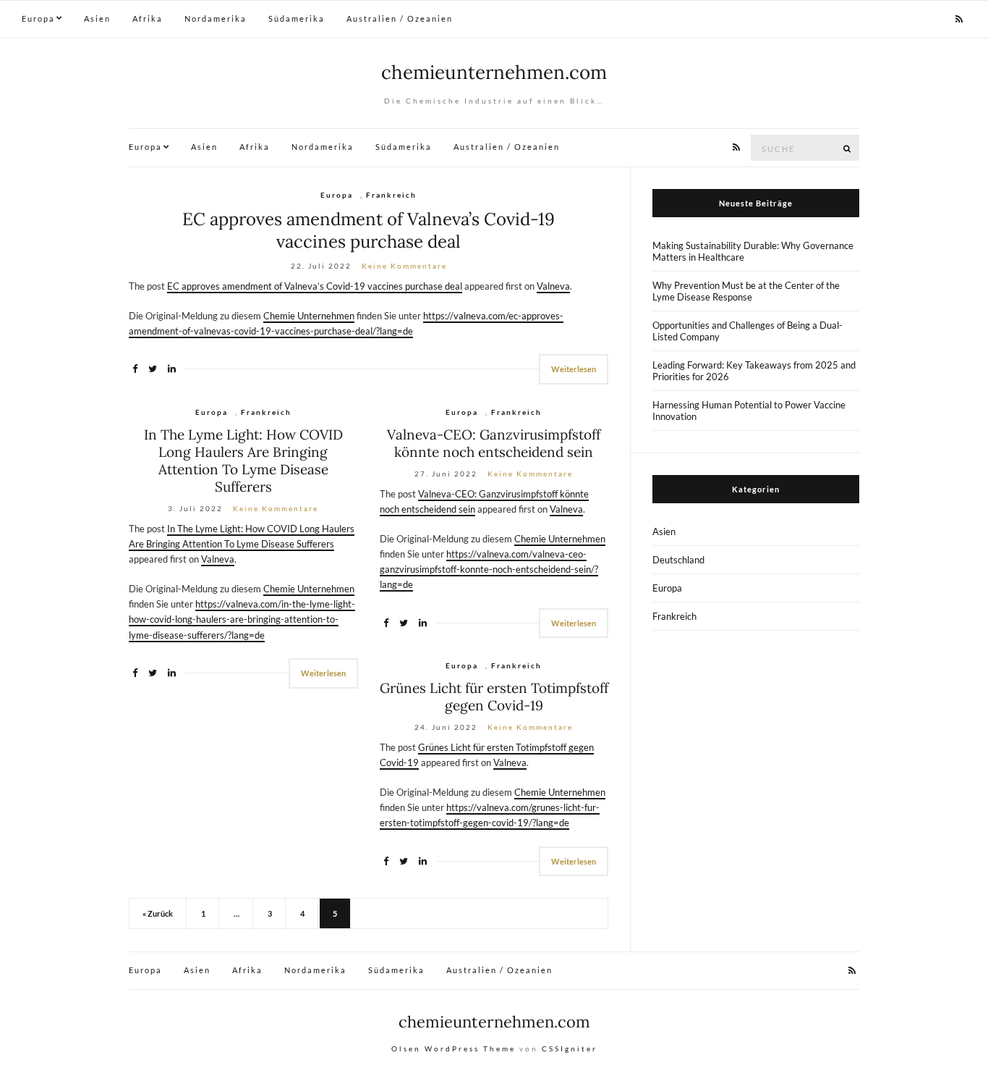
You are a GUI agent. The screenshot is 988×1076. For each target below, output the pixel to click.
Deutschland (678, 560)
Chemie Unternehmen (308, 315)
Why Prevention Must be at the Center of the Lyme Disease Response (746, 291)
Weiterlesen (573, 369)
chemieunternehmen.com (494, 72)
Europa (38, 18)
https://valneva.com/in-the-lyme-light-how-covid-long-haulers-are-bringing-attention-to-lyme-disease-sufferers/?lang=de (242, 619)
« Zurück (157, 913)
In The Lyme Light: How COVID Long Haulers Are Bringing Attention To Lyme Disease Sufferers (243, 460)
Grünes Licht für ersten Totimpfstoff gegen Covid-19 (494, 696)
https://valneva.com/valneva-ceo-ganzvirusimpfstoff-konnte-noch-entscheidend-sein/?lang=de (489, 569)
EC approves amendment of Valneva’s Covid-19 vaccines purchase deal (368, 230)
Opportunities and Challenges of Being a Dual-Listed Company (747, 330)
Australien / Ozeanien (399, 18)
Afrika (147, 18)
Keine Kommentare (404, 265)
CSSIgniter (569, 1048)
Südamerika (296, 18)
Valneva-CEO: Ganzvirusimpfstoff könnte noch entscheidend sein (493, 443)
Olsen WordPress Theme (453, 1048)
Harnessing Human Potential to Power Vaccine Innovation (749, 410)
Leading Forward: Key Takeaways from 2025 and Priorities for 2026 (754, 370)
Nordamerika (215, 18)
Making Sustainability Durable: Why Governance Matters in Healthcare (752, 251)
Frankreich (391, 194)
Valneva (553, 286)
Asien (97, 18)
